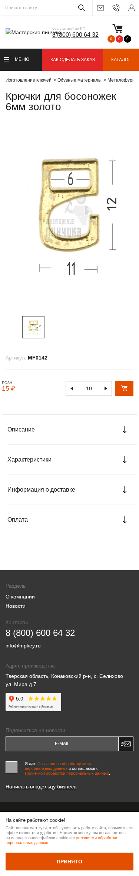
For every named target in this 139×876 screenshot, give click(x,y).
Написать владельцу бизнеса (41, 786)
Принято (69, 861)
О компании (20, 597)
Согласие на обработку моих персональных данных (58, 766)
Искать (80, 8)
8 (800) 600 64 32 (75, 35)
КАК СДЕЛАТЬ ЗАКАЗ (72, 59)
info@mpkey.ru (100, 8)
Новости (16, 606)
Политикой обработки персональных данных (67, 773)
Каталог (121, 59)
